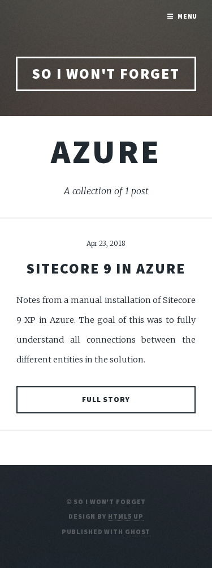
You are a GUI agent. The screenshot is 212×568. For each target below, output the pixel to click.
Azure (106, 151)
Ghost (137, 531)
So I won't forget (106, 74)
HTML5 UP (126, 516)
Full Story (106, 399)
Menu (188, 16)
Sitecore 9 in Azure (106, 268)
